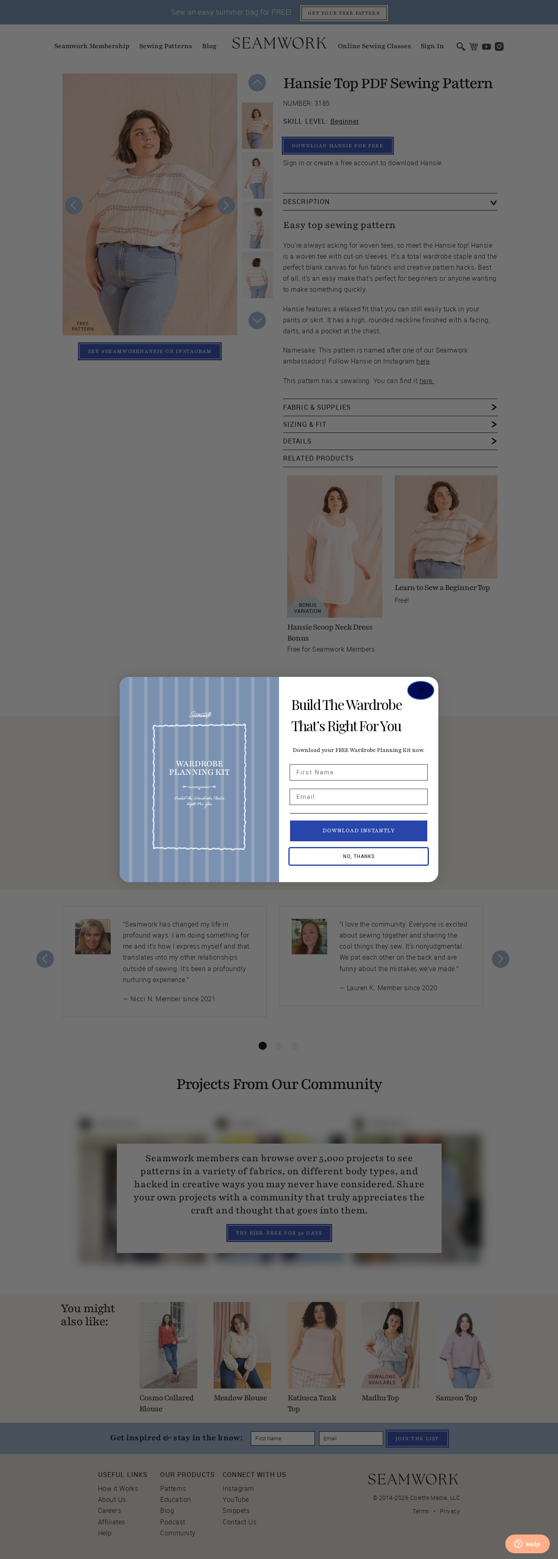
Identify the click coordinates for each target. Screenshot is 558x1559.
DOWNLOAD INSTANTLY (359, 830)
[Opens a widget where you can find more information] (527, 1545)
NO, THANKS (359, 856)
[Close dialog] (420, 690)
